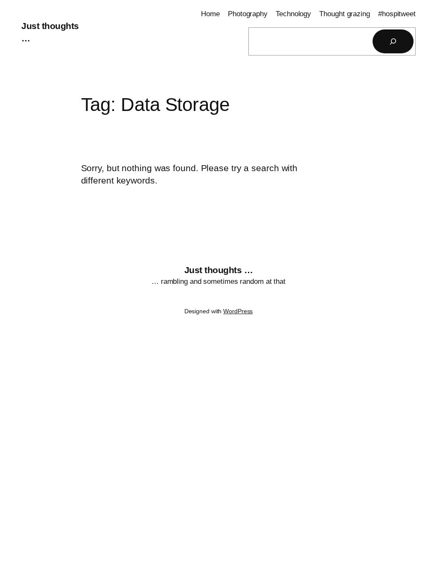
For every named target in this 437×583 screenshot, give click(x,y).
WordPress (238, 311)
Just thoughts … (218, 270)
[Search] (393, 41)
